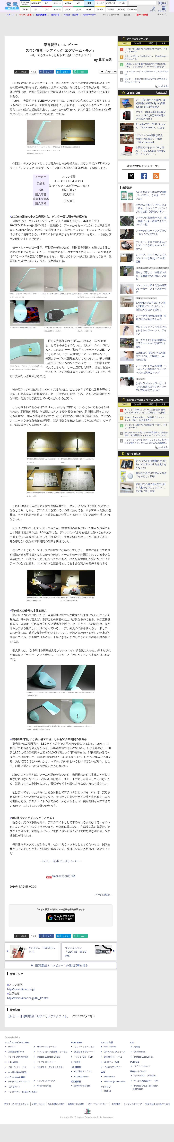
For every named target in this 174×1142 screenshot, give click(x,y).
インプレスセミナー (46, 1062)
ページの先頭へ (103, 894)
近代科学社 (76, 1081)
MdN (103, 1072)
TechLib (107, 1091)
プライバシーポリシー (98, 1104)
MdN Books (109, 1076)
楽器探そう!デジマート (84, 1052)
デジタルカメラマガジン (19, 1081)
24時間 (137, 43)
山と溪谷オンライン (83, 1071)
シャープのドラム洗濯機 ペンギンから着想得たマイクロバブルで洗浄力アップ (151, 369)
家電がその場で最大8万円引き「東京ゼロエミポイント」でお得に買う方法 (151, 487)
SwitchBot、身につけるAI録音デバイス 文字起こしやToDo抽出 (150, 356)
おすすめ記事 (134, 453)
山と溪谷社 (76, 1067)
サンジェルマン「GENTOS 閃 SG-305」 (76, 951)
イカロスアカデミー (113, 1067)
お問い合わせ (38, 1104)
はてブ (65, 72)
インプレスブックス (46, 1081)
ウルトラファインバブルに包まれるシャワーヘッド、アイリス (151, 330)
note (82, 72)
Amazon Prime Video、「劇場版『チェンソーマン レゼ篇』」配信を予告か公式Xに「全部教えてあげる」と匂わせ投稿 (146, 420)
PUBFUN (134, 1062)
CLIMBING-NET (81, 1076)
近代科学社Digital (82, 1086)
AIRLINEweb (110, 1047)
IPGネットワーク (138, 1071)
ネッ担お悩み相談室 (17, 1072)
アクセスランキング (137, 38)
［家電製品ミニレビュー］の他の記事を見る (60, 965)
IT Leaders (13, 1062)
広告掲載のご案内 (56, 1104)
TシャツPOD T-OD (83, 1057)
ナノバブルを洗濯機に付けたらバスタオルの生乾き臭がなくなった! (151, 464)
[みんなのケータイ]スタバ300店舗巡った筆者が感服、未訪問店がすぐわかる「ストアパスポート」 (146, 435)
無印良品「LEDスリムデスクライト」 (46, 1016)
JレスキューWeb (111, 1062)
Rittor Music (77, 1042)
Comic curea (139, 1052)
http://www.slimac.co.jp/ (21, 989)
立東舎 (77, 1062)
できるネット (14, 1086)
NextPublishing (44, 1086)
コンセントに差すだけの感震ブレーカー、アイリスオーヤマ (151, 288)
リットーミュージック (84, 1047)
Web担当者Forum (16, 1052)
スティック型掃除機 (110, 14)
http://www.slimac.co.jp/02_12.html (28, 998)
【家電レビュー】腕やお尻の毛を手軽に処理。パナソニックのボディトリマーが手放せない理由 (146, 67)
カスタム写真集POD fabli (146, 1081)
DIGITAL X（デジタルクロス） (51, 1067)
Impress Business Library (48, 1057)
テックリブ (106, 1086)
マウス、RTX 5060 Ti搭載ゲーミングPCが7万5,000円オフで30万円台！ (151, 115)
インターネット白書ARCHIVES (22, 1092)
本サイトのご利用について (16, 1104)
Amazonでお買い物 (63, 876)
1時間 (124, 43)
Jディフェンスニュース (114, 1052)
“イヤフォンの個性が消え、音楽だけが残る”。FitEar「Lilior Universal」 (150, 138)
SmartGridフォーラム (46, 1047)
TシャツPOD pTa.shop (145, 1075)
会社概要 (116, 1104)
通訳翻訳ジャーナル (113, 1057)
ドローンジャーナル (17, 1067)
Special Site (133, 92)
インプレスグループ (133, 1104)
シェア (48, 72)
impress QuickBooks (143, 1057)
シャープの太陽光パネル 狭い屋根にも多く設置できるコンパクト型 (151, 221)
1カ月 (163, 43)
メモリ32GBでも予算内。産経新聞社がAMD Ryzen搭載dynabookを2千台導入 (151, 103)
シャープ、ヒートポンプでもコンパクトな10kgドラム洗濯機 (151, 258)
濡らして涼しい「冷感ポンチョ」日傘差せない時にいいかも (151, 275)
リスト (34, 72)
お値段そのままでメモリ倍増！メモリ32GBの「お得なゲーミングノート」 (151, 151)
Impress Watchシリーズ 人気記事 (145, 399)
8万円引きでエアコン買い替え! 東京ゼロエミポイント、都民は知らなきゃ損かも (151, 306)
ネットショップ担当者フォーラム (52, 1052)
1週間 (150, 43)
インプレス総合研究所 (18, 1057)
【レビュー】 (15, 1016)
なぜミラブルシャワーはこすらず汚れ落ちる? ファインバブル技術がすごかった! (151, 386)
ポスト (24, 72)
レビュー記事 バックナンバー (61, 861)
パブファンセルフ (142, 1066)
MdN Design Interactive (115, 1081)
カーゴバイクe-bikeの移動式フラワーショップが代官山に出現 (151, 343)
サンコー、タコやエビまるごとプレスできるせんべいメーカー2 (151, 245)
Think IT (11, 1047)
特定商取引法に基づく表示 (157, 1104)
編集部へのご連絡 (76, 1104)
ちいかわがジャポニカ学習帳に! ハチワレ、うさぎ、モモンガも (151, 195)
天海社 (137, 1047)
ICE (132, 1042)
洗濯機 (127, 14)
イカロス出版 (107, 1042)
